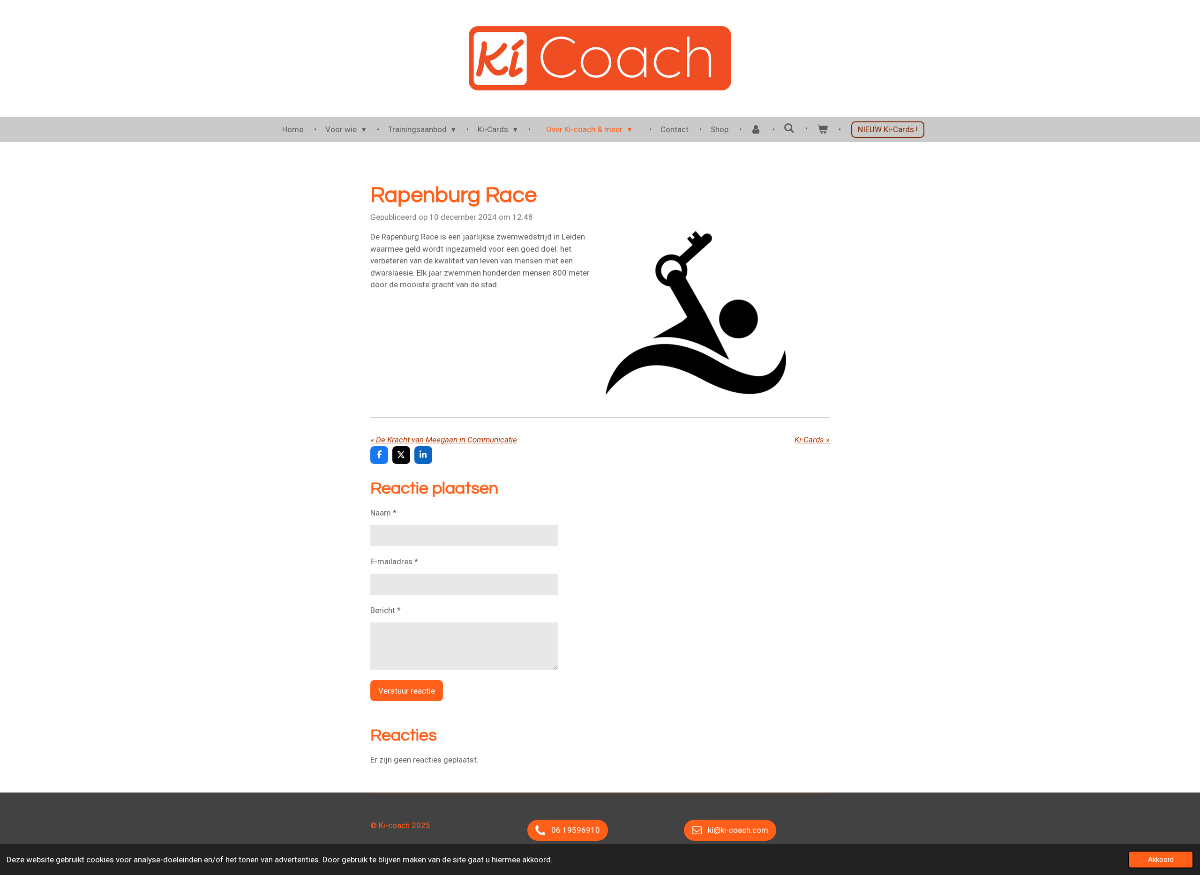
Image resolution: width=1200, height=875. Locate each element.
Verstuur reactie (406, 691)
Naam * (383, 512)
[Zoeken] (789, 128)
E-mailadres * (394, 561)
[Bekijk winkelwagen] (822, 129)
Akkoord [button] (1161, 859)
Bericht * (385, 610)
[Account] (756, 129)
